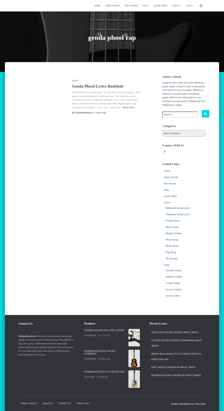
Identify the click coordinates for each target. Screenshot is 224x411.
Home (97, 6)
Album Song (172, 227)
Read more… (130, 107)
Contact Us (64, 403)
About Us (48, 403)
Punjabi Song (173, 220)
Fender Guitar (173, 283)
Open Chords (112, 6)
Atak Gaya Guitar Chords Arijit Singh (174, 332)
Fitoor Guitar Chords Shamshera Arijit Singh (176, 343)
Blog (146, 6)
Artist (75, 81)
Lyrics (176, 6)
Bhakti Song (172, 246)
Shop (189, 6)
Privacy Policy (29, 403)
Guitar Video (160, 6)
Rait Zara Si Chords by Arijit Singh (173, 367)
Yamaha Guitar (173, 270)
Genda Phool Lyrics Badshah (97, 86)
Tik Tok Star (172, 258)
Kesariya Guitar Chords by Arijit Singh (176, 375)
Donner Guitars (174, 289)
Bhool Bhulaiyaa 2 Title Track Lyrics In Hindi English (176, 356)
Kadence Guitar (174, 276)
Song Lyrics (83, 403)
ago (100, 112)
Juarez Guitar (173, 295)
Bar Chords (131, 6)
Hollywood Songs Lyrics (178, 214)
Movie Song (172, 239)
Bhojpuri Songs (174, 233)
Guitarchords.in (170, 82)
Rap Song (171, 252)
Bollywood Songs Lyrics (178, 208)
